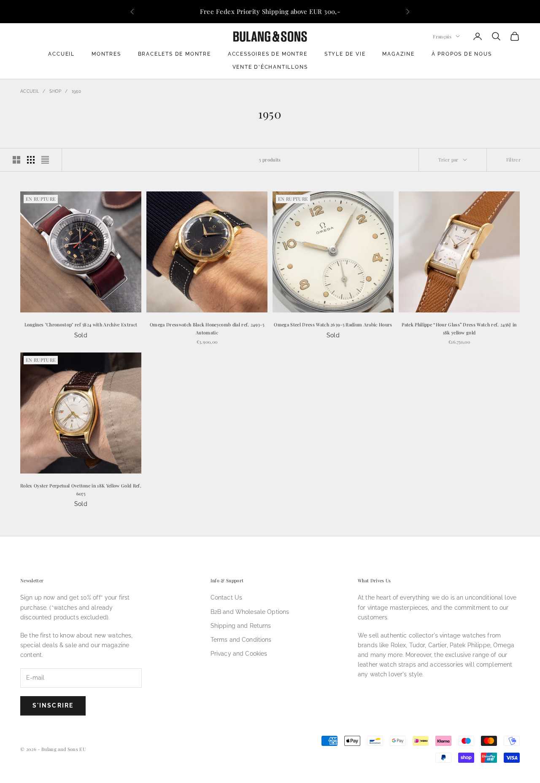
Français (442, 36)
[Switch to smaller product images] (31, 159)
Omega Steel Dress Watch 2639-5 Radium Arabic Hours (333, 324)
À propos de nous (462, 54)
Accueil (61, 54)
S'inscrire (52, 705)
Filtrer (513, 159)
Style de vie (345, 54)
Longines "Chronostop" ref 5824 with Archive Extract (81, 324)
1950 (76, 91)
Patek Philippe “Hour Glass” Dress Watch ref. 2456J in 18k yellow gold (459, 328)
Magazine (398, 54)
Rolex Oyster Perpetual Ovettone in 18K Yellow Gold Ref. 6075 (80, 489)
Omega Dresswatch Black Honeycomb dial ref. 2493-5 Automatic (207, 328)
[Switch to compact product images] (45, 159)
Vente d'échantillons (270, 67)
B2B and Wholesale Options (250, 611)
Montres (106, 54)
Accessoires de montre (268, 54)
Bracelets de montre (174, 54)
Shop (55, 91)
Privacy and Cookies (239, 653)
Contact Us (226, 597)
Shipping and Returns (241, 625)
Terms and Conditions (241, 639)
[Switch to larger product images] (16, 159)
